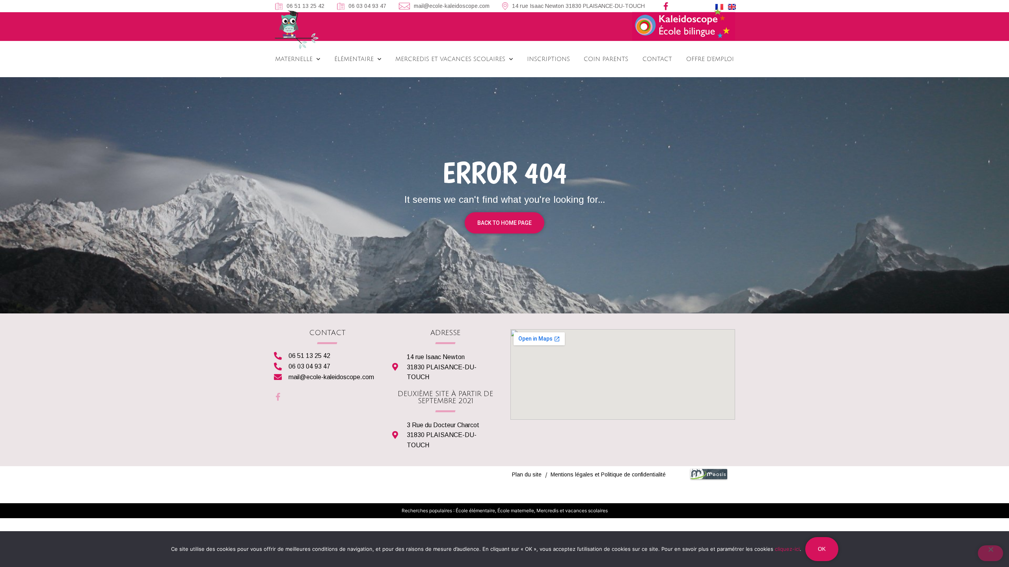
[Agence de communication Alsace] (708, 478)
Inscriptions (548, 59)
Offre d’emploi (710, 59)
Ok (822, 549)
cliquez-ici (787, 549)
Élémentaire (354, 59)
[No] (990, 553)
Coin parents (606, 59)
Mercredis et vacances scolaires (450, 59)
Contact (657, 59)
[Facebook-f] (666, 6)
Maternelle (294, 59)
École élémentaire (475, 510)
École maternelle (515, 510)
